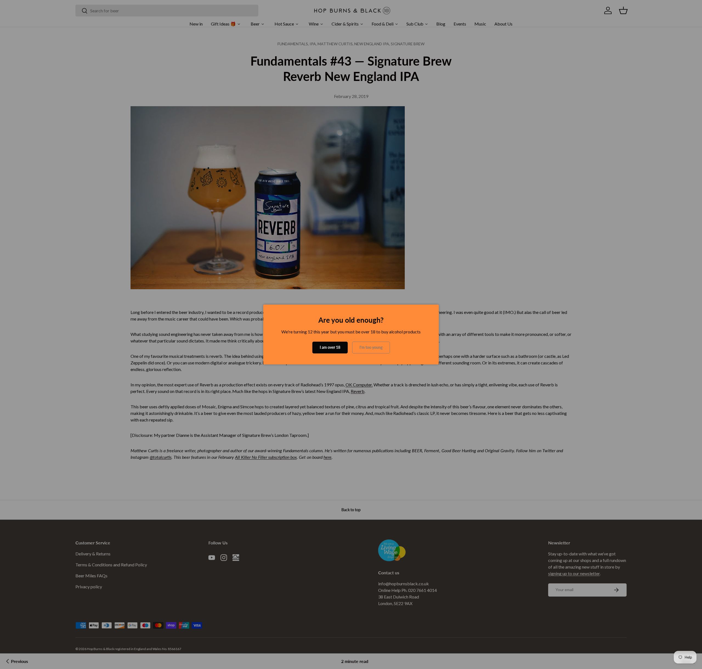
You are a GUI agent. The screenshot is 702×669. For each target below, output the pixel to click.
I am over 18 (330, 347)
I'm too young (371, 347)
